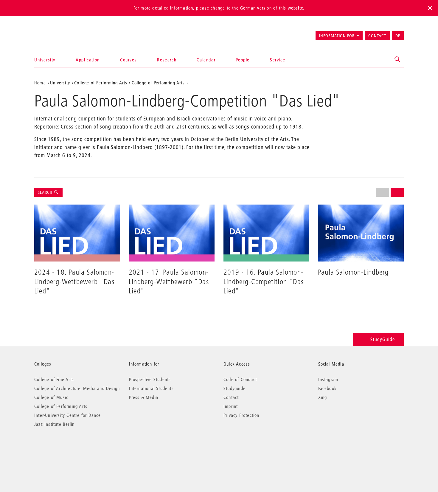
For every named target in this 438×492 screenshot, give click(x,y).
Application (88, 60)
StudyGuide (382, 339)
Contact (377, 35)
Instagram (328, 379)
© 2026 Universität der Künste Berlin (65, 449)
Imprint (230, 406)
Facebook (327, 388)
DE (397, 35)
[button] (398, 59)
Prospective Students (150, 379)
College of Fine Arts (54, 379)
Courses (128, 60)
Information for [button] (337, 35)
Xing (322, 397)
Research (166, 60)
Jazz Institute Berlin (54, 424)
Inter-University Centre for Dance (67, 415)
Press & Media (144, 397)
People (243, 60)
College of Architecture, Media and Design (77, 388)
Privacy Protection (241, 415)
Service (277, 60)
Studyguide (234, 388)
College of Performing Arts (60, 406)
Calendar (206, 60)
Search (46, 192)
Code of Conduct (240, 379)
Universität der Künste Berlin (57, 33)
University (44, 60)
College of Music (51, 397)
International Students (151, 388)
